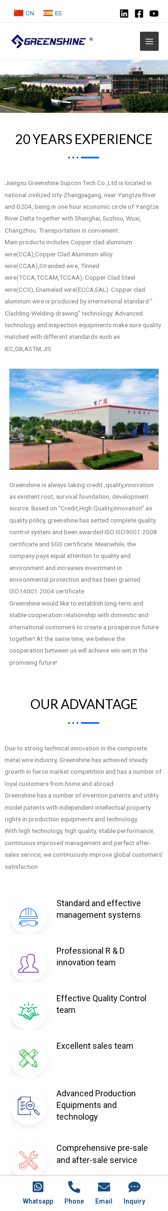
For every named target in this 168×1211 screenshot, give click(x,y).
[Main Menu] (149, 41)
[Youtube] (154, 13)
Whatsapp (38, 1201)
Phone (74, 1201)
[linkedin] (124, 13)
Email (103, 1201)
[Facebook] (139, 13)
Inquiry (134, 1201)
